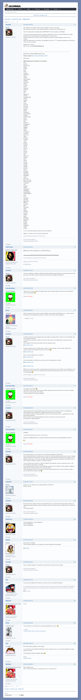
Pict (7, 579)
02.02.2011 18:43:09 (28, 408)
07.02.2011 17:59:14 (28, 481)
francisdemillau (10, 288)
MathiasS (8, 600)
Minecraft (26, 19)
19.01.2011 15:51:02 (28, 334)
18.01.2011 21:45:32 (28, 247)
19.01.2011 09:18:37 (28, 310)
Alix (7, 643)
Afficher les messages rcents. (40, 15)
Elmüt (7, 623)
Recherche (37, 9)
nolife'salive (9, 247)
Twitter (29, 658)
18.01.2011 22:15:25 (28, 270)
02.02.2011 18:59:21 (28, 429)
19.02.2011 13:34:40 (28, 623)
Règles (28, 9)
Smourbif (8, 481)
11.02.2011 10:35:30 (28, 519)
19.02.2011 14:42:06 (28, 643)
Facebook (25, 658)
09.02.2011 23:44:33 (28, 500)
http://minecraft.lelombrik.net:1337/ (40, 55)
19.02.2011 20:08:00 (28, 664)
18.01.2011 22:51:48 (28, 288)
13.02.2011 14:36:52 (28, 562)
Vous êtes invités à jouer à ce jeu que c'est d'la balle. (34, 631)
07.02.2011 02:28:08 (28, 451)
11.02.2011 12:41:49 (28, 539)
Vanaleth (8, 24)
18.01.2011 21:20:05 (28, 24)
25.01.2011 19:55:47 (28, 385)
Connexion (55, 9)
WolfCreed (9, 519)
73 (17, 22)
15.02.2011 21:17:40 (28, 579)
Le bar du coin (16, 19)
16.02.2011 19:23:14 (28, 600)
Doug (7, 310)
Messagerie (46, 9)
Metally (8, 540)
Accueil (20, 9)
